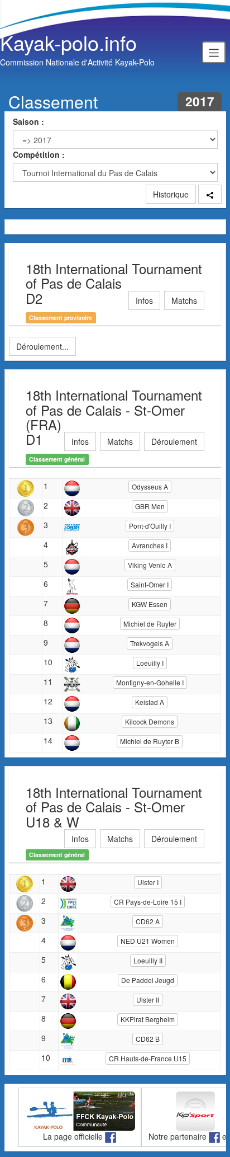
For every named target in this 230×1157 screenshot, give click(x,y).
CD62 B (148, 1038)
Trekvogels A (149, 643)
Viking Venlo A (150, 565)
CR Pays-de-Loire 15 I (147, 901)
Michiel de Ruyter (149, 623)
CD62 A (148, 921)
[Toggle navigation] (214, 52)
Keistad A (149, 702)
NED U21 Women (148, 941)
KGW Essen (149, 604)
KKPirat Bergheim (148, 1019)
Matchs (184, 300)
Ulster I (148, 882)
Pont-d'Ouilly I (150, 525)
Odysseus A (150, 486)
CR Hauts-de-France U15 (147, 1058)
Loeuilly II (147, 960)
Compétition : (39, 154)
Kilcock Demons (149, 721)
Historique (171, 194)
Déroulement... (42, 346)
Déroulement (174, 441)
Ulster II (147, 999)
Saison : (28, 121)
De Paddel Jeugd (147, 980)
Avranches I (149, 545)
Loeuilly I (150, 662)
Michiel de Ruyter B (149, 741)
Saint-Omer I (150, 584)
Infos (144, 300)
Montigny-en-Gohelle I (150, 682)
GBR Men (150, 506)
